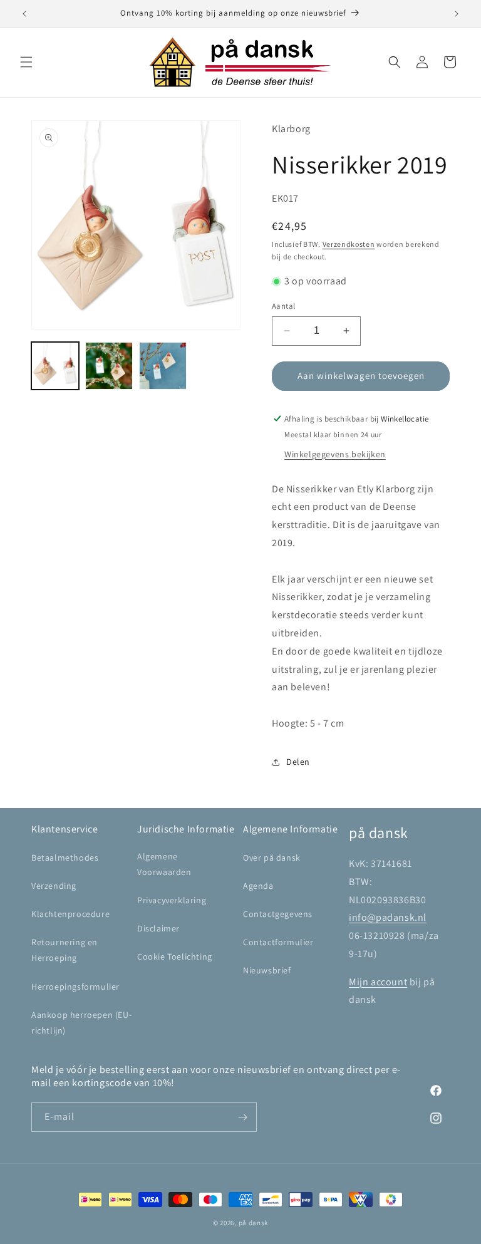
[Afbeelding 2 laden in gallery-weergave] (109, 366)
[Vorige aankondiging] (24, 14)
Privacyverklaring (171, 900)
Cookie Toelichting (174, 956)
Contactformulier (278, 942)
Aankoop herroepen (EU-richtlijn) (81, 1022)
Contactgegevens (278, 914)
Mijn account (378, 981)
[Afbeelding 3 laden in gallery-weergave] (163, 366)
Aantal (283, 306)
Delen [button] (298, 761)
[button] (26, 62)
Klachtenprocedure (70, 914)
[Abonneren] (242, 1117)
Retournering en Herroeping (64, 949)
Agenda (258, 885)
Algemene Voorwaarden (164, 864)
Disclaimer (158, 928)
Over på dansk (272, 857)
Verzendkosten (349, 244)
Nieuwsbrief (267, 970)
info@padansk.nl (388, 917)
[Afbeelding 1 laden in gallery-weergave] (55, 366)
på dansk (254, 1222)
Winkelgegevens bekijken (335, 454)
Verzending (53, 885)
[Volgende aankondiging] (456, 14)
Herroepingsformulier (75, 986)
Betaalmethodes (64, 857)
